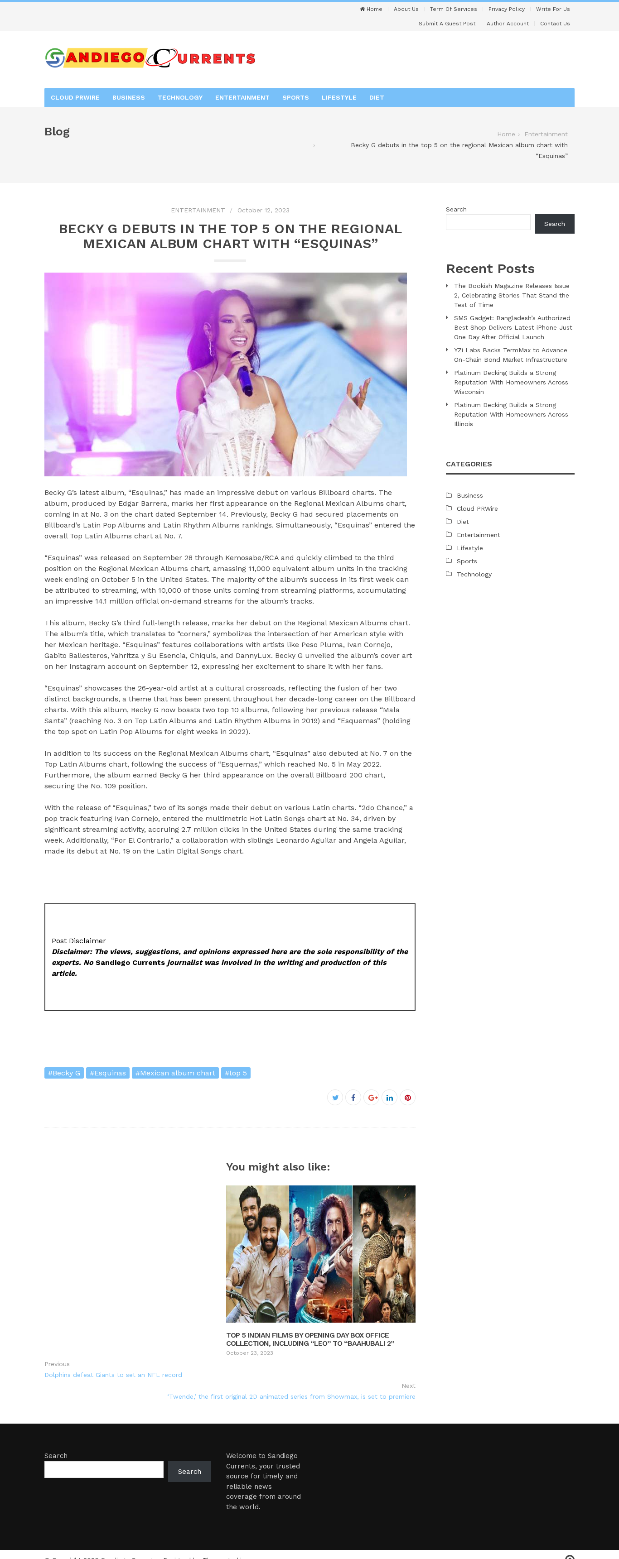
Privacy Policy (506, 9)
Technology (180, 97)
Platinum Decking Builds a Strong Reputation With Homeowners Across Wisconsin (511, 382)
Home (373, 9)
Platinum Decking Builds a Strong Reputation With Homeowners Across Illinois (511, 414)
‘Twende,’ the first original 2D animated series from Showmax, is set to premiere (291, 1396)
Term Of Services (453, 9)
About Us (406, 9)
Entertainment (242, 97)
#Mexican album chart (175, 1073)
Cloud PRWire (75, 97)
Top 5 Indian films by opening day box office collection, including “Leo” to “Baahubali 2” (310, 1339)
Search (456, 209)
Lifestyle (339, 97)
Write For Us (553, 9)
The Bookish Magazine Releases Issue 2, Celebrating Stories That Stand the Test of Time (512, 295)
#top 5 (236, 1073)
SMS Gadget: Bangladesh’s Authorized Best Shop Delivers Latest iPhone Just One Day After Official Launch (513, 327)
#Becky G (64, 1073)
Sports (295, 97)
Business (128, 97)
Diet (376, 97)
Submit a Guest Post (447, 23)
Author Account (508, 23)
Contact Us (555, 23)
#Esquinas (108, 1073)
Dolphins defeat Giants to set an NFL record (113, 1374)
